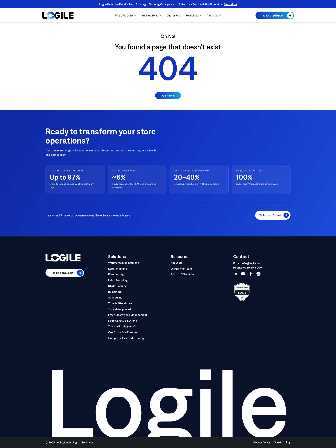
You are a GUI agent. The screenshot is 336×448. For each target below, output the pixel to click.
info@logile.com (251, 263)
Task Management (119, 309)
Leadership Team (181, 268)
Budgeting (114, 291)
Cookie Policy (282, 442)
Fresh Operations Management (127, 314)
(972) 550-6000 (252, 267)
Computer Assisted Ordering (126, 338)
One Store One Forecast (123, 332)
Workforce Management (123, 262)
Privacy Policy (261, 442)
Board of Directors (182, 274)
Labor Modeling (118, 280)
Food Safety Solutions (122, 320)
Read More (230, 4)
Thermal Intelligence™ (122, 326)
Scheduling (115, 297)
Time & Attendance (120, 303)
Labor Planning (117, 268)
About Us (176, 262)
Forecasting (116, 274)
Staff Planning (117, 285)
